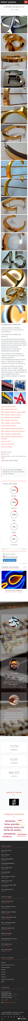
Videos (2, 981)
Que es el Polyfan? (5, 854)
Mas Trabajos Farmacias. (9, 420)
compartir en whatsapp (9, 554)
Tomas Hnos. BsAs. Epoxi (7, 901)
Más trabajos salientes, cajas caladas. (13, 412)
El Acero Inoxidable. (5, 872)
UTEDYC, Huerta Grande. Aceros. (8, 917)
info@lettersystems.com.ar (10, 1002)
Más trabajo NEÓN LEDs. (9, 409)
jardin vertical (21, 836)
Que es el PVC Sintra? (6, 850)
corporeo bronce (6, 456)
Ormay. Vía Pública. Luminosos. (8, 906)
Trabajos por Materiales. (14, 814)
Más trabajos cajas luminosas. (11, 415)
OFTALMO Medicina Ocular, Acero (9, 938)
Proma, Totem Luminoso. (7, 949)
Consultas (23, 1018)
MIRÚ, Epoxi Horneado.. (6, 933)
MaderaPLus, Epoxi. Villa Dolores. (9, 912)
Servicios (3, 969)
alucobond (22, 825)
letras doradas (19, 456)
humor (21, 824)
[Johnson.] (14, 802)
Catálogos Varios (5, 967)
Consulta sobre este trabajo (10, 460)
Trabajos (17, 9)
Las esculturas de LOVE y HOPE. (9, 885)
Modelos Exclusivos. (7, 452)
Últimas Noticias (6, 846)
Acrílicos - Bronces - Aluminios (8, 876)
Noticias (3, 974)
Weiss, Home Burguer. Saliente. (8, 922)
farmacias (10, 821)
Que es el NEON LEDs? (8, 406)
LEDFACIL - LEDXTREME (14, 710)
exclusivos (13, 456)
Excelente (14, 496)
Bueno (14, 520)
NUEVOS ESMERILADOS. (7, 859)
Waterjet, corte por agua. (6, 880)
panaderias (10, 833)
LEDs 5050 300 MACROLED (7, 863)
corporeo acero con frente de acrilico (14, 828)
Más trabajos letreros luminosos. (12, 428)
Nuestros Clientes (14, 792)
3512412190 (5, 1000)
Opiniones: (14, 607)
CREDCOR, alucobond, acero (7, 928)
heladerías (7, 836)
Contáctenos (5, 987)
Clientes (14, 763)
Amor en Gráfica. (6, 447)
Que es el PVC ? (6, 441)
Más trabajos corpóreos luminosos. (13, 431)
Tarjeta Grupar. (14, 632)
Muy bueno (14, 508)
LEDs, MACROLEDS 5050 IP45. (10, 417)
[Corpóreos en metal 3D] (13, 392)
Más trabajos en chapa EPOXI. (11, 434)
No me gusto (14, 544)
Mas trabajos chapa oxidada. (10, 423)
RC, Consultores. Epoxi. (6, 944)
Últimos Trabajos (6, 897)
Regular (14, 532)
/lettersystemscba (12, 557)
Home (12, 9)
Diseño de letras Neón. (9, 426)
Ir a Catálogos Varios (10, 560)
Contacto (3, 976)
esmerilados (20, 832)
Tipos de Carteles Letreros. (7, 889)
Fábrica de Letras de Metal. (7, 979)
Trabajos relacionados (10, 567)
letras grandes (12, 824)
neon (20, 820)
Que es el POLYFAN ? (8, 444)
